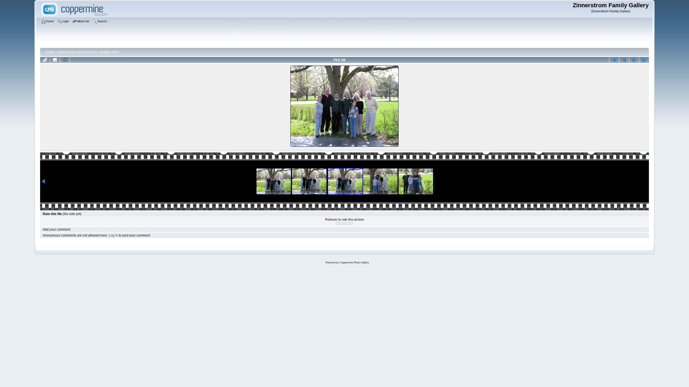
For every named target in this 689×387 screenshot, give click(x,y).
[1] (337, 223)
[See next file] (634, 60)
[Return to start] (614, 60)
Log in (113, 235)
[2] (341, 223)
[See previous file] (624, 60)
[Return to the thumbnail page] (45, 60)
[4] (348, 223)
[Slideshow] (65, 60)
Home (49, 52)
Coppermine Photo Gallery (354, 262)
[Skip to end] (644, 60)
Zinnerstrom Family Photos (77, 52)
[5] (351, 223)
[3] (344, 223)
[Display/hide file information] (55, 60)
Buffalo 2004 (109, 52)
